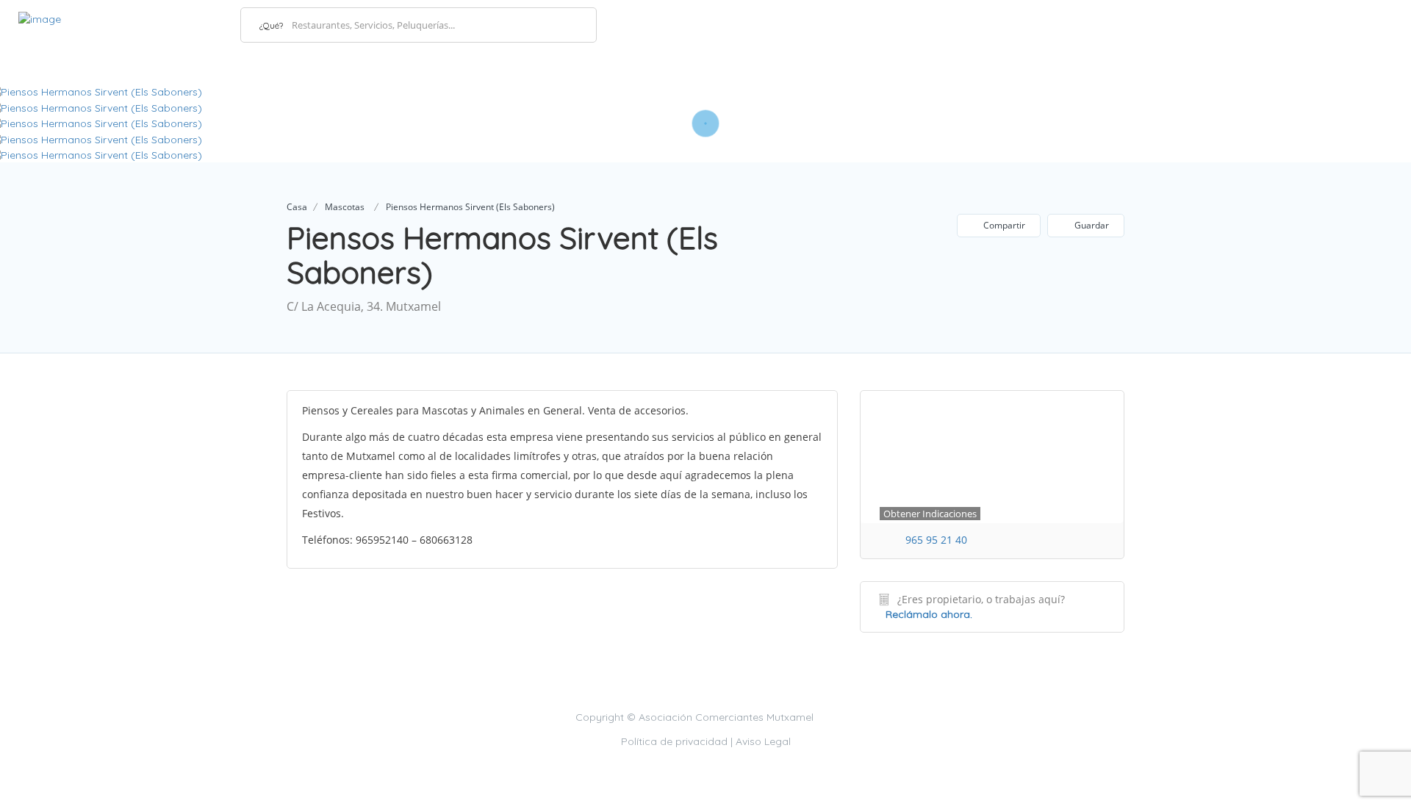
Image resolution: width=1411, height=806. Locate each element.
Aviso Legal (763, 741)
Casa (297, 207)
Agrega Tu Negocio (1325, 24)
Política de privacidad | (678, 741)
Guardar (1090, 225)
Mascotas (345, 207)
